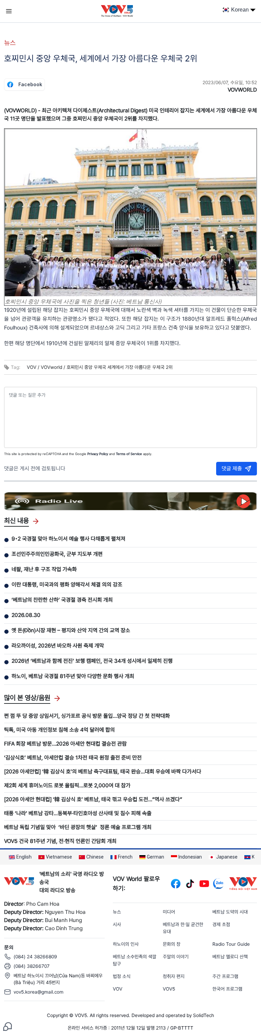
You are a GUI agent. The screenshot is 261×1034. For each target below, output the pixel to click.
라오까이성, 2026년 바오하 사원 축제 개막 (58, 645)
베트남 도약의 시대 (230, 912)
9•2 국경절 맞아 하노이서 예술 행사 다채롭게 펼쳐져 (68, 538)
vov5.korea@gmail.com (39, 992)
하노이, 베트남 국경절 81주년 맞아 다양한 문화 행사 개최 (73, 676)
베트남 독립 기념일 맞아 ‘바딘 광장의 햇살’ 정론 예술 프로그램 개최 (78, 827)
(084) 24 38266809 (35, 956)
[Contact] (7, 1026)
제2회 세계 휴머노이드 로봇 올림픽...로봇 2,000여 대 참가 (67, 785)
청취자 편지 (174, 976)
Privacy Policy (97, 454)
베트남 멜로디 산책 (230, 956)
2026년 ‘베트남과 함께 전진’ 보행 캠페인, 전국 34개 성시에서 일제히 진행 (92, 661)
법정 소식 (121, 976)
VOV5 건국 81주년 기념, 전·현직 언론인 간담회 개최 (60, 841)
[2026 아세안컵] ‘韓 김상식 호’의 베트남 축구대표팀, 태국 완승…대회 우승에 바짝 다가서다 (102, 771)
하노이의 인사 (126, 944)
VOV (117, 989)
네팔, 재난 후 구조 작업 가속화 (44, 569)
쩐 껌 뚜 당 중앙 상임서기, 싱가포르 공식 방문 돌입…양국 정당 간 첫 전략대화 (87, 716)
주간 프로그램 (225, 976)
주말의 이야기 (176, 956)
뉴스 (10, 43)
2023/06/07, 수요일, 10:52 (230, 82)
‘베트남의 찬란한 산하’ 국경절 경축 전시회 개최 (62, 600)
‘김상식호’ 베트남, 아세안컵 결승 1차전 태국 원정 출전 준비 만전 (73, 757)
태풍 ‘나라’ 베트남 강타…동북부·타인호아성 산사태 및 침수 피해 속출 (78, 813)
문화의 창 (171, 944)
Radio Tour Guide (231, 944)
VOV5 (169, 989)
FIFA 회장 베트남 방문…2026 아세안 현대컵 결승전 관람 (65, 743)
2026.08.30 (26, 615)
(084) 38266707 (32, 966)
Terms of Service (129, 454)
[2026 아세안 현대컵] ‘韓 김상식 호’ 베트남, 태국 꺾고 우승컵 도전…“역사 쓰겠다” (93, 799)
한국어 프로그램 (227, 989)
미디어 (169, 912)
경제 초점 (221, 924)
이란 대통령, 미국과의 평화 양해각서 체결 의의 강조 (67, 584)
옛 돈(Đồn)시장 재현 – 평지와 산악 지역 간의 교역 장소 (71, 630)
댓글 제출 (232, 468)
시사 (117, 924)
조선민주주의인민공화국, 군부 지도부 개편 (57, 554)
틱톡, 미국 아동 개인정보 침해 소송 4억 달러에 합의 (59, 730)
